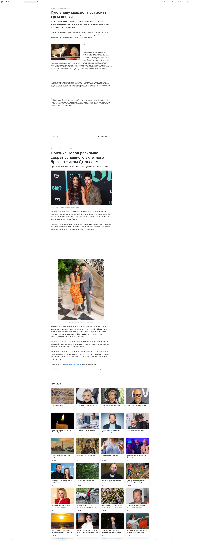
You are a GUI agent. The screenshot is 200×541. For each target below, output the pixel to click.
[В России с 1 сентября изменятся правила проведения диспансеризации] (87, 425)
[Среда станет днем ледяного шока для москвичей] (87, 475)
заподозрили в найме (73, 364)
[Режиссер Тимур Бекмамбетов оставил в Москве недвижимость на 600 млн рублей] (112, 475)
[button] (81, 188)
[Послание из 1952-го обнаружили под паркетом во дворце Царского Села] (62, 400)
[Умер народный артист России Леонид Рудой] (62, 425)
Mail (2, 539)
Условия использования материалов (180, 539)
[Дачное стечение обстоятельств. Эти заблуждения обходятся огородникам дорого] (137, 475)
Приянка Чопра (56, 211)
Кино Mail (67, 8)
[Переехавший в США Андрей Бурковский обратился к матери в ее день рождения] (112, 425)
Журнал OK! (69, 148)
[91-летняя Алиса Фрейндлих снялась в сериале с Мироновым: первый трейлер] (87, 450)
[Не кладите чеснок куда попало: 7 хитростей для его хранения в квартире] (112, 500)
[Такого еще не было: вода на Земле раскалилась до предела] (62, 525)
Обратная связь (193, 539)
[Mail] (2, 2)
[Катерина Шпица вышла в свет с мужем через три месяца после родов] (87, 525)
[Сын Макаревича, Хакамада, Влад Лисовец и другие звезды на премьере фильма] (112, 525)
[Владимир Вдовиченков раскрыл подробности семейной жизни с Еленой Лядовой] (62, 475)
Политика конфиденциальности (163, 539)
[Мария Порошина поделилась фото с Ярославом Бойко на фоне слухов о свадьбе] (137, 450)
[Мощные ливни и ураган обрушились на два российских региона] (87, 500)
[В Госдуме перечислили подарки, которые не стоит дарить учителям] (137, 525)
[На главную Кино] (6, 2)
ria (87, 44)
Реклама (13, 539)
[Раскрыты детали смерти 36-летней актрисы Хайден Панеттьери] (62, 500)
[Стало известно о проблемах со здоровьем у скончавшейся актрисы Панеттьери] (87, 400)
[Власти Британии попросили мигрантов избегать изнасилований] (62, 450)
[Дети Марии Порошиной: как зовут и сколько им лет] (112, 400)
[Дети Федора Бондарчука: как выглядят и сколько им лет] (137, 400)
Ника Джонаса (93, 211)
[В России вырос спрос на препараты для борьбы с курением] (112, 450)
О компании (7, 539)
